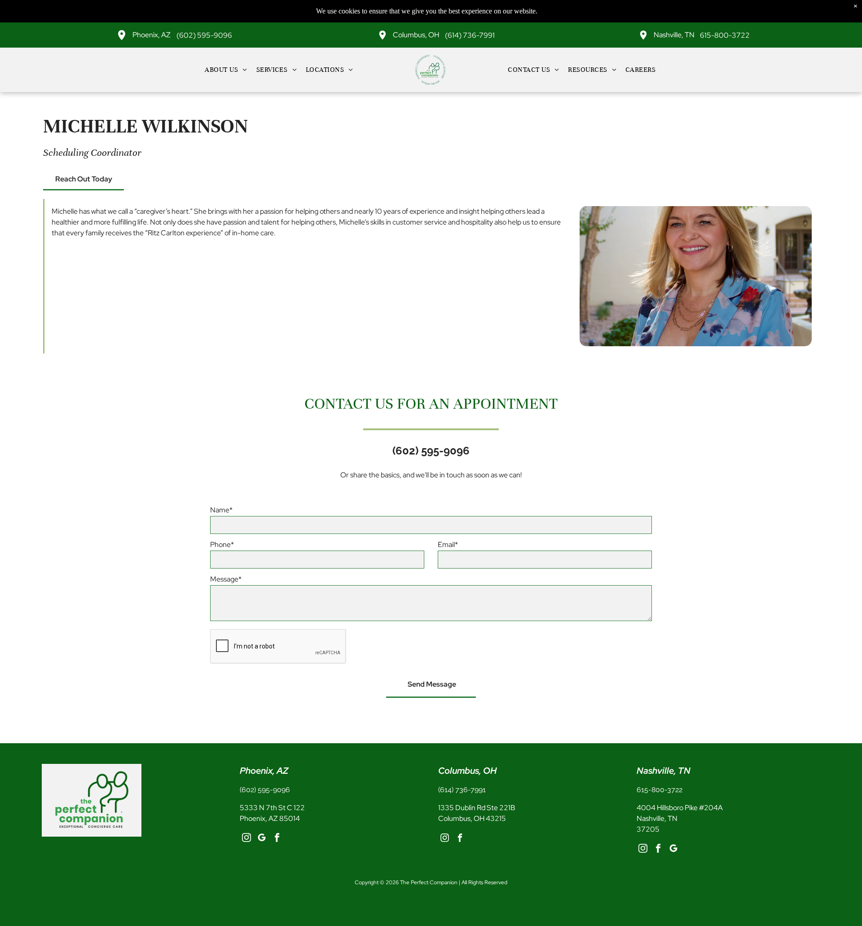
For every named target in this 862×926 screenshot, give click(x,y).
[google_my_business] (261, 839)
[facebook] (276, 839)
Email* (448, 544)
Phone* (222, 544)
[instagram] (246, 839)
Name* (221, 510)
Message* (226, 579)
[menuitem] (225, 69)
